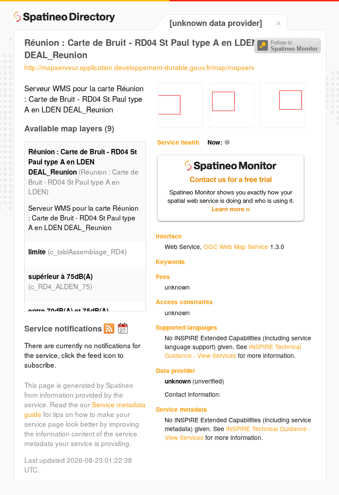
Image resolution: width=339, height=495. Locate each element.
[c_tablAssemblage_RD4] (180, 125)
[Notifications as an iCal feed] (124, 335)
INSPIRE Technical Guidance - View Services (233, 351)
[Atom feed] (110, 335)
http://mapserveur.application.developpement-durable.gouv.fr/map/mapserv (139, 67)
